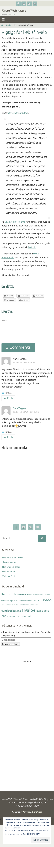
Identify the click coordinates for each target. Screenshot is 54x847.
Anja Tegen (19, 408)
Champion (21, 601)
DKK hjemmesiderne (14, 221)
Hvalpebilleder (9, 571)
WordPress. (37, 812)
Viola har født (8, 576)
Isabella (45, 610)
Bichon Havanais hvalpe (35, 595)
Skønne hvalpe (9, 562)
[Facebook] (18, 3)
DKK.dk (32, 247)
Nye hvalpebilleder (11, 567)
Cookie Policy (31, 833)
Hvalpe (28, 610)
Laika (3, 616)
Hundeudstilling (11, 611)
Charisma (28, 601)
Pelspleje (23, 616)
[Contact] (35, 3)
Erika (2, 605)
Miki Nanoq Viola (13, 616)
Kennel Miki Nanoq (14, 11)
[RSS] (29, 3)
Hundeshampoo (34, 605)
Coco (34, 601)
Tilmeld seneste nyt (10, 644)
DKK (39, 600)
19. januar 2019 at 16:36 (24, 362)
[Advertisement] (27, 690)
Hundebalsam (10, 605)
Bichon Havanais (13, 594)
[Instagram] (23, 3)
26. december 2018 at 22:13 (26, 412)
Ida (38, 611)
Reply (10, 398)
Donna (46, 600)
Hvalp (8, 25)
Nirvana (26, 812)
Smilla (29, 616)
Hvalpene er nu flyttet (12, 557)
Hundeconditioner (21, 605)
